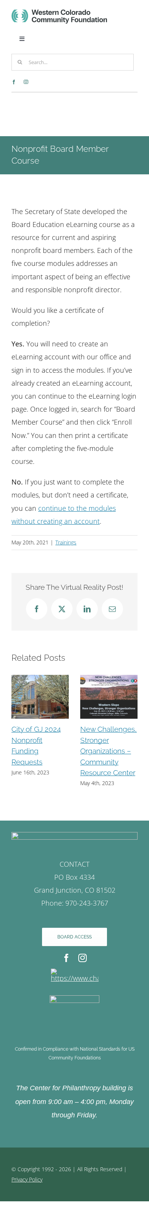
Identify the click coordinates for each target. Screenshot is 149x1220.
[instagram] (26, 82)
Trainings (65, 542)
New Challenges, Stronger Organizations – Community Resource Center (108, 751)
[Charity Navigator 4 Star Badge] (75, 972)
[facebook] (13, 82)
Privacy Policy (26, 1179)
